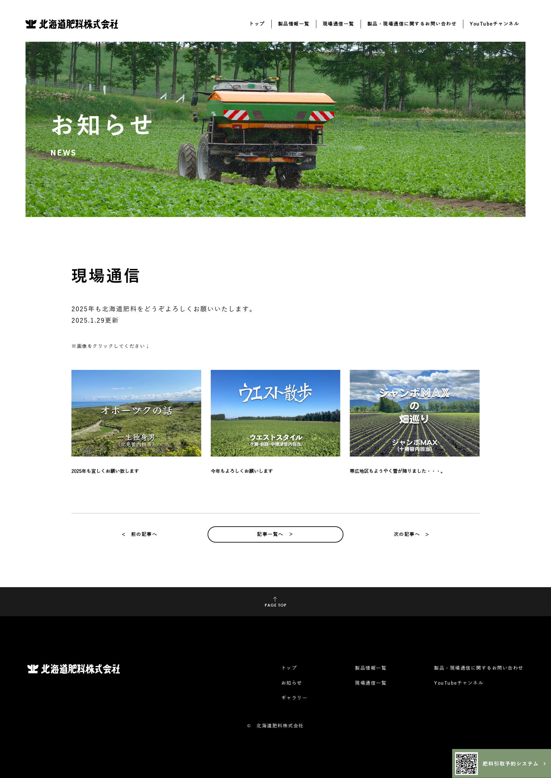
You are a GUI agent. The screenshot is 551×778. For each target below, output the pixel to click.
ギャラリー (294, 698)
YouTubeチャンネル (494, 23)
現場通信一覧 (338, 23)
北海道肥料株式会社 (280, 725)
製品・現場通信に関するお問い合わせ (412, 23)
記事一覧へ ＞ (275, 534)
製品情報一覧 (294, 23)
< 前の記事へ (140, 534)
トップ (257, 23)
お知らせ (291, 683)
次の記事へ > (412, 534)
